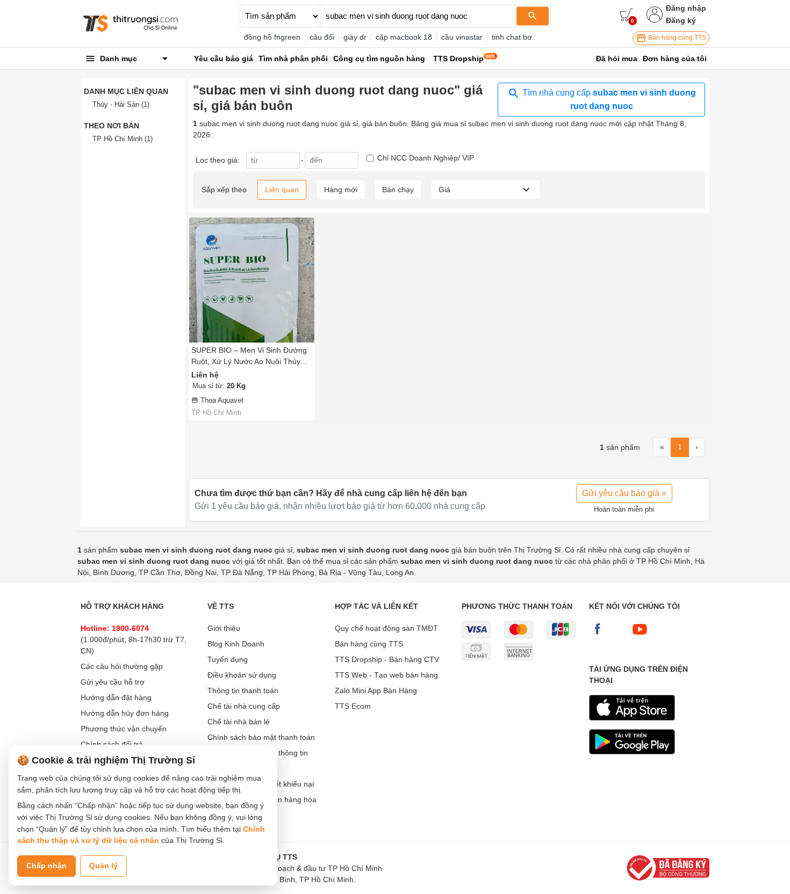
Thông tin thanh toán (242, 690)
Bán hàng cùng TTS (676, 37)
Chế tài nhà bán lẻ (238, 721)
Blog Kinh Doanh (235, 643)
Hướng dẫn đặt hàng (116, 697)
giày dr (355, 37)
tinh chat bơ (512, 37)
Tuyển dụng (227, 659)
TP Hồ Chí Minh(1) (122, 139)
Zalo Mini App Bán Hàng (376, 690)
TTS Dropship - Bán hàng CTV (387, 659)
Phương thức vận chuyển (124, 728)
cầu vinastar (462, 37)
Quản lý (103, 865)
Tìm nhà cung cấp (608, 99)
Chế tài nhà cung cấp (243, 706)
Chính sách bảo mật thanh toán (261, 737)
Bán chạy (398, 189)
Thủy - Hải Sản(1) (120, 104)
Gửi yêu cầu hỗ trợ (113, 682)
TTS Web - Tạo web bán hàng (386, 675)
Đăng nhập (686, 8)
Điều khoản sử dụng (241, 675)
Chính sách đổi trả (112, 744)
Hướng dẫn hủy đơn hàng (125, 713)
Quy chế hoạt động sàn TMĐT (386, 628)
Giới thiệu (223, 628)
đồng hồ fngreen (272, 37)
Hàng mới (340, 189)
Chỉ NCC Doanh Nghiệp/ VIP (425, 158)
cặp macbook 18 (404, 37)
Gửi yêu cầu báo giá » (624, 493)
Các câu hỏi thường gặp (122, 666)
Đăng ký (681, 20)
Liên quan (282, 189)
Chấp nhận (46, 865)
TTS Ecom (353, 706)
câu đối (322, 37)
